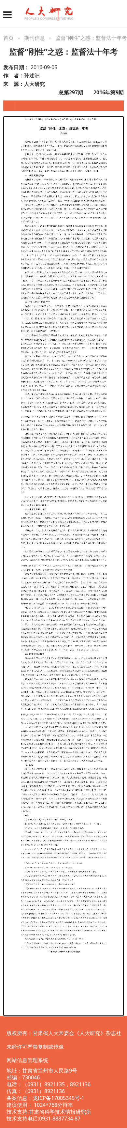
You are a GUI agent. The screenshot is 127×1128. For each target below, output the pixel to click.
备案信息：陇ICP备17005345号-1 (45, 1098)
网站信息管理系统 (27, 1060)
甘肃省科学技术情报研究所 (60, 1111)
